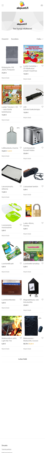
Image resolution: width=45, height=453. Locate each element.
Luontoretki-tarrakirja (31, 264)
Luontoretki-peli (8, 264)
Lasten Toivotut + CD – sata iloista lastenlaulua (10, 109)
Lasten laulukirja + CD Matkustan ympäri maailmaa (30, 68)
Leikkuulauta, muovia (10, 148)
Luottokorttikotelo (8, 300)
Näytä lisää (5, 78)
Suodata (14, 39)
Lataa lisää (22, 359)
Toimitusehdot (6, 449)
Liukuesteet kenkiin (30, 187)
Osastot (5, 39)
